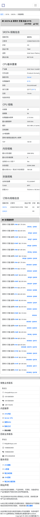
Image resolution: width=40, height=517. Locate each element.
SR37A (4, 207)
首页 (1, 14)
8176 (28, 81)
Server (29, 77)
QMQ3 (4, 211)
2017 (33, 89)
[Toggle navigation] (35, 5)
